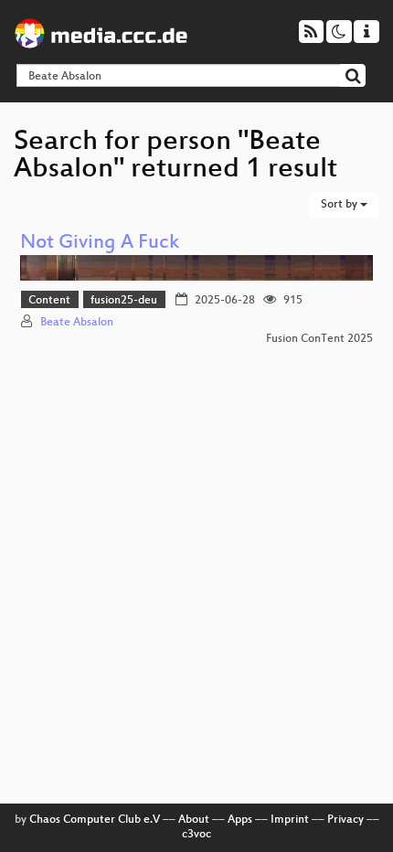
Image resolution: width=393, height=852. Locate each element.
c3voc (196, 834)
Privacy (345, 820)
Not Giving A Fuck (99, 243)
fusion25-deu (123, 300)
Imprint (290, 820)
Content (49, 300)
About (193, 820)
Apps (240, 820)
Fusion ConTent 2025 (319, 339)
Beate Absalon (76, 322)
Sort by (340, 204)
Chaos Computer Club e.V (94, 820)
